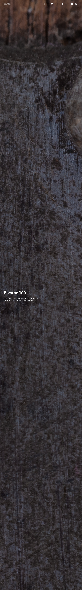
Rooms (46, 4)
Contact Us (55, 4)
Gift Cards (65, 4)
